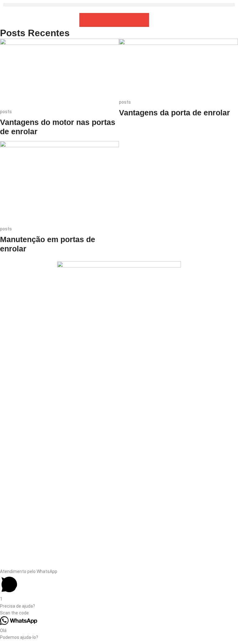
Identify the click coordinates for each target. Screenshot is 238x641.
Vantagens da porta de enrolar (174, 112)
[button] (119, 4)
